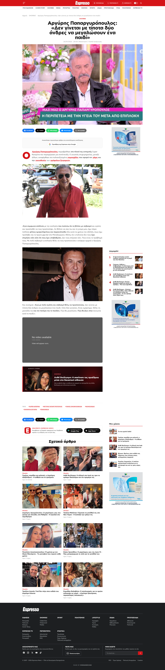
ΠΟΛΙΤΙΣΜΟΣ (126, 8)
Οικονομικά (131, 623)
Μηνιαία (112, 625)
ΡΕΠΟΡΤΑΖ (66, 8)
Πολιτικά (130, 625)
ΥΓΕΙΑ (118, 8)
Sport (59, 618)
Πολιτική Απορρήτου (129, 660)
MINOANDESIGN (86, 665)
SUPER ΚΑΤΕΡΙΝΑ (34, 406)
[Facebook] (23, 652)
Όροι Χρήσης (61, 638)
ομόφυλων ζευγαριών (60, 160)
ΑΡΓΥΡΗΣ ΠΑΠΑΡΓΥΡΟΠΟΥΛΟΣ (53, 406)
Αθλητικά (130, 621)
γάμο (95, 157)
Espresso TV (27, 631)
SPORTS (92, 8)
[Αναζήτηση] (141, 3)
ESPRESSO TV (137, 8)
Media (42, 625)
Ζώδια (112, 618)
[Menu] (24, 3)
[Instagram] (28, 652)
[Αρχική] (31, 609)
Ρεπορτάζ (25, 621)
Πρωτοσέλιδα (132, 618)
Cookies (140, 660)
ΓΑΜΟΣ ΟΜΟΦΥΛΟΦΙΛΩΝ (74, 406)
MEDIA (58, 8)
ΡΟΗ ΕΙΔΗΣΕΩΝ (28, 8)
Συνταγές (95, 625)
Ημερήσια (113, 621)
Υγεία (94, 623)
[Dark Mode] (136, 3)
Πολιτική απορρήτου (64, 640)
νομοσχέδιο (72, 157)
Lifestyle (96, 618)
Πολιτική (25, 623)
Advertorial (43, 634)
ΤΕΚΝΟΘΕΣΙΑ (45, 409)
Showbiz (43, 618)
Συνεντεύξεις (26, 636)
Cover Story (26, 627)
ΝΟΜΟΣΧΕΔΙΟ (90, 406)
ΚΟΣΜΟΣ (84, 8)
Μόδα (94, 627)
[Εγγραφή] (140, 653)
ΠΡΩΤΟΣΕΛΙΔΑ (109, 8)
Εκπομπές (25, 634)
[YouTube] (36, 652)
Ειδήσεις (25, 618)
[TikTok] (40, 652)
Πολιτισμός (79, 618)
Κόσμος (25, 625)
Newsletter (43, 636)
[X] (32, 652)
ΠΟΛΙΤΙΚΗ (75, 8)
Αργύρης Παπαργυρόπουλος (45, 151)
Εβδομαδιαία (114, 623)
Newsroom (83, 42)
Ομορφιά (95, 621)
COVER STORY (40, 8)
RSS (41, 638)
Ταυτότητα (60, 634)
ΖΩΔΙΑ (99, 8)
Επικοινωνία (61, 636)
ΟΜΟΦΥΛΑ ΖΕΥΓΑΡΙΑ (30, 409)
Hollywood (43, 623)
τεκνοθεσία (41, 160)
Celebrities (43, 621)
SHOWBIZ (50, 8)
